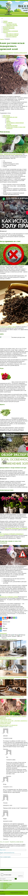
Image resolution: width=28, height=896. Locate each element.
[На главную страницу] (14, 8)
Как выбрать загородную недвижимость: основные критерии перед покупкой (14, 677)
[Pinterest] (7, 618)
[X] (10, 618)
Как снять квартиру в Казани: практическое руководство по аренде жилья (12, 658)
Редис (8, 120)
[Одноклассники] (3, 618)
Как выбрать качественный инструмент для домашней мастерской (12, 697)
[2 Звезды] (9, 635)
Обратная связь (7, 884)
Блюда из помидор (11, 36)
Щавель (8, 121)
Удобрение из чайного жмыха (8, 326)
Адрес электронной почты (7, 852)
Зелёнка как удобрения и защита (9, 596)
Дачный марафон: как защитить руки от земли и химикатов (13, 717)
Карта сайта (6, 886)
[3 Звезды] (16, 635)
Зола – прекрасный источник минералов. (11, 154)
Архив (4, 888)
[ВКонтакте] (1, 618)
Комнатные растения (12, 125)
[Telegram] (16, 618)
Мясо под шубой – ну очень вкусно (8, 725)
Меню (14, 16)
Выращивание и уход (8, 26)
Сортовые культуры (11, 24)
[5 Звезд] (3, 636)
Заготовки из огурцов (12, 35)
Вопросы (5, 887)
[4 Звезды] (22, 635)
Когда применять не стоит (10, 117)
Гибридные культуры (11, 25)
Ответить (5, 749)
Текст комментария (5, 857)
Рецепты (5, 32)
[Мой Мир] (5, 618)
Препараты (6, 29)
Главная (5, 21)
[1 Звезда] (3, 635)
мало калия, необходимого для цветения (16, 528)
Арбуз (7, 118)
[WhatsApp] (14, 618)
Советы (2, 39)
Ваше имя (2, 850)
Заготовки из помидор (12, 34)
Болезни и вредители (8, 28)
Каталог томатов (7, 22)
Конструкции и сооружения (10, 31)
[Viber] (12, 618)
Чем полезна (6, 115)
